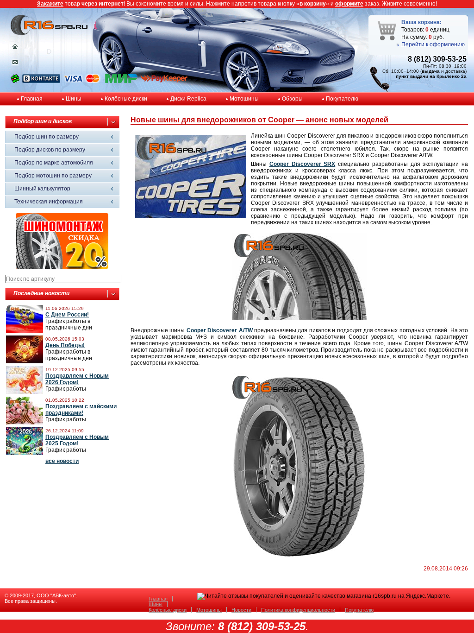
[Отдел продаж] (15, 64)
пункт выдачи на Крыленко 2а (431, 76)
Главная (32, 98)
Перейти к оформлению (433, 44)
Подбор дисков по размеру (49, 149)
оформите (349, 3)
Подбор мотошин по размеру (53, 175)
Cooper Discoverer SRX (302, 164)
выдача (431, 71)
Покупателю (342, 98)
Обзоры (292, 98)
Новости (241, 610)
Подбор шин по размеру (46, 136)
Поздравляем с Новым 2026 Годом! (77, 379)
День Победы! (65, 345)
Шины (73, 98)
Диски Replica (188, 98)
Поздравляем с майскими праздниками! (81, 409)
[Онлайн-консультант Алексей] (15, 81)
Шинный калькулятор (42, 188)
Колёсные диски (126, 98)
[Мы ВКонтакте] (41, 81)
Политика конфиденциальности (298, 610)
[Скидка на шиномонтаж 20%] (62, 267)
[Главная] (15, 48)
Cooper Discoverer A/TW (220, 330)
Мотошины (244, 98)
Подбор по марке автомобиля (53, 162)
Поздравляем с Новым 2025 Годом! (77, 440)
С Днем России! (67, 314)
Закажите (50, 3)
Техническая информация (48, 201)
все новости (62, 461)
